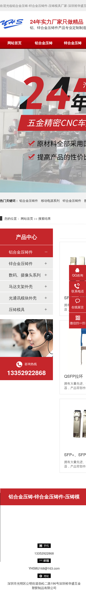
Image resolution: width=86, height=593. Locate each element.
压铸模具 (17, 309)
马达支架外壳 (21, 286)
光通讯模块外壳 (23, 298)
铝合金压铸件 (28, 200)
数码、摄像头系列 (25, 275)
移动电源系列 (50, 200)
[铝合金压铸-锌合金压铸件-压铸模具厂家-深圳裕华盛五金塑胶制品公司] (11, 23)
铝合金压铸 (43, 42)
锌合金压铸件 (72, 200)
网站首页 (14, 42)
